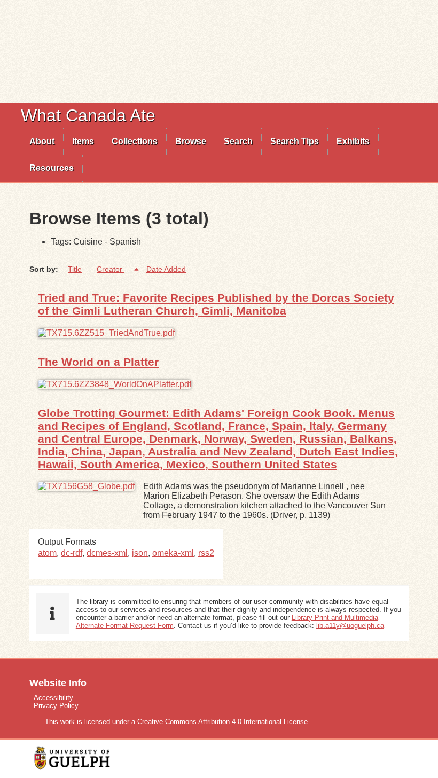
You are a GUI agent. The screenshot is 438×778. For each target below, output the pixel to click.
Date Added (166, 269)
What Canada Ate (88, 115)
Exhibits (353, 141)
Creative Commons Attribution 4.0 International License (222, 722)
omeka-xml (173, 552)
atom (47, 552)
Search (238, 141)
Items (83, 141)
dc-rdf (71, 552)
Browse (190, 141)
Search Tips (294, 141)
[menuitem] (42, 141)
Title (75, 269)
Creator (110, 269)
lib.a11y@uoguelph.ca (350, 626)
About (41, 141)
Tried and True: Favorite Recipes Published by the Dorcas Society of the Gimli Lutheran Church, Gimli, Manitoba (216, 304)
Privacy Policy (56, 706)
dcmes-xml (107, 552)
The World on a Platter (98, 362)
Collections (135, 141)
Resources (51, 167)
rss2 (206, 552)
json (140, 552)
